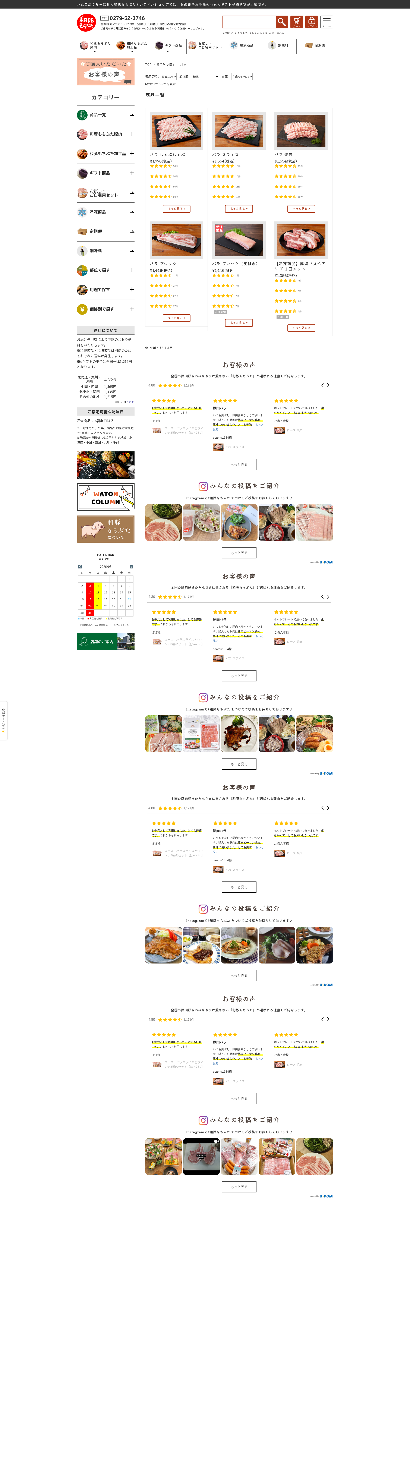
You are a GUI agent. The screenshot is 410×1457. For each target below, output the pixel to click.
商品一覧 (98, 114)
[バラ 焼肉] (301, 131)
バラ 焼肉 (283, 154)
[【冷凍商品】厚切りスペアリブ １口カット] (301, 240)
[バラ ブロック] (176, 240)
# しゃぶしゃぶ (258, 33)
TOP (148, 64)
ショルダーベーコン (300, 447)
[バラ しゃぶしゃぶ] (176, 131)
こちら (130, 402)
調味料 (96, 250)
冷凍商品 (98, 212)
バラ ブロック (163, 263)
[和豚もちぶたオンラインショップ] (86, 30)
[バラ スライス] (239, 131)
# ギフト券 (241, 33)
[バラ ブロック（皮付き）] (239, 240)
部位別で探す (166, 64)
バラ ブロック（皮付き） (236, 263)
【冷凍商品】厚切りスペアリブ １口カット (299, 266)
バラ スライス (225, 154)
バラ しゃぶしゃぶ (167, 154)
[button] (322, 385)
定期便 (96, 231)
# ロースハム (276, 33)
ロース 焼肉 (234, 430)
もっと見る (239, 464)
